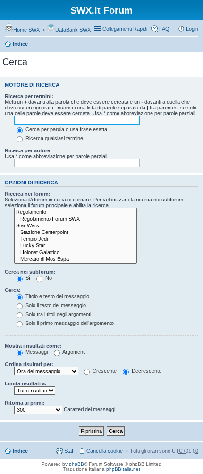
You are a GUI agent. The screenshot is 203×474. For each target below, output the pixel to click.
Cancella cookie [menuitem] (104, 451)
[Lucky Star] (75, 245)
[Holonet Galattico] (75, 252)
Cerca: (13, 290)
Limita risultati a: (26, 383)
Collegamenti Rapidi (124, 29)
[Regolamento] (75, 212)
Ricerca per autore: (28, 150)
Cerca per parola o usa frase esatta (65, 129)
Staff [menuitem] (69, 451)
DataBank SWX (73, 30)
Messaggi (36, 352)
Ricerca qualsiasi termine (53, 138)
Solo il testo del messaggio (55, 305)
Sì (27, 278)
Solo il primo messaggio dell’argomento (69, 323)
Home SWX (26, 30)
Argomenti (73, 352)
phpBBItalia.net (123, 469)
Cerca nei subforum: (30, 271)
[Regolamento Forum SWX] (75, 219)
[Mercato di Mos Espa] (75, 259)
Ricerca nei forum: (28, 194)
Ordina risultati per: (29, 364)
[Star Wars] (75, 226)
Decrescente (145, 371)
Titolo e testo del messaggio (56, 296)
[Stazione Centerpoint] (75, 232)
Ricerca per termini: (29, 96)
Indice (20, 44)
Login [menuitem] (192, 29)
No (48, 278)
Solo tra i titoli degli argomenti (57, 314)
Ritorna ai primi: (25, 403)
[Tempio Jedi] (75, 239)
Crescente (104, 371)
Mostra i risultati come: (33, 346)
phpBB (76, 463)
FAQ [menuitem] (164, 29)
